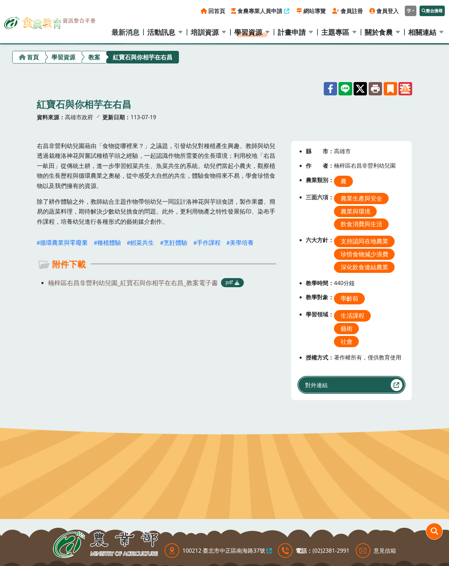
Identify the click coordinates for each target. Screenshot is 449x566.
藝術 (347, 328)
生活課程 (352, 315)
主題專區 (335, 32)
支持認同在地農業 (364, 241)
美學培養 (242, 242)
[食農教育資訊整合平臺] (49, 21)
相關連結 (422, 32)
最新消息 (126, 32)
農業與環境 (355, 211)
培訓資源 (205, 32)
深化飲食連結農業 (364, 267)
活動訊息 (161, 32)
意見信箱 (385, 550)
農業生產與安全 (361, 198)
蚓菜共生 (142, 242)
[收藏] (390, 88)
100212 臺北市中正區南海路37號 (223, 550)
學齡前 (349, 298)
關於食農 (379, 32)
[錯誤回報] (405, 88)
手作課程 (209, 242)
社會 (347, 341)
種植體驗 (109, 242)
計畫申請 (292, 32)
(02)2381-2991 (331, 550)
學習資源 (248, 32)
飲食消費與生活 (361, 224)
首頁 (33, 57)
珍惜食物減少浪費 (364, 254)
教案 (94, 57)
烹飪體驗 (175, 242)
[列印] (375, 88)
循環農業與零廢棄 (64, 242)
